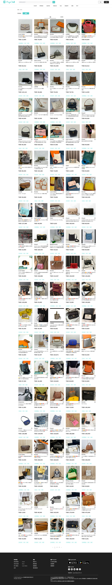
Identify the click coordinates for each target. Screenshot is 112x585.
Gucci (23, 563)
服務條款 (35, 565)
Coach (23, 561)
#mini (21, 9)
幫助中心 (35, 561)
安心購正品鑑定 (54, 561)
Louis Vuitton (24, 565)
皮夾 (15, 567)
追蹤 (26, 13)
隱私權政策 (35, 567)
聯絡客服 (35, 563)
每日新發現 (16, 561)
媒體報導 (52, 565)
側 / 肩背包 (16, 565)
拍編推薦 (52, 563)
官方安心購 (16, 563)
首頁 (18, 9)
